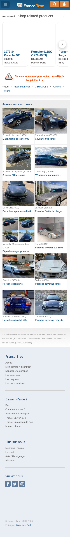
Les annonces (12, 375)
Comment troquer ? (15, 409)
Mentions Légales (14, 448)
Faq (7, 405)
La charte (10, 452)
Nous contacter (13, 426)
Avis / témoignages (15, 456)
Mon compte (11, 366)
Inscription (25, 366)
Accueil (9, 362)
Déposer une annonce (16, 371)
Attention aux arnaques (17, 413)
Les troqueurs (12, 379)
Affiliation (10, 460)
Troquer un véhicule (15, 418)
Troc (34, 6)
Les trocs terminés (15, 383)
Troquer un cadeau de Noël (19, 422)
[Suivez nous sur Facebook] (8, 484)
